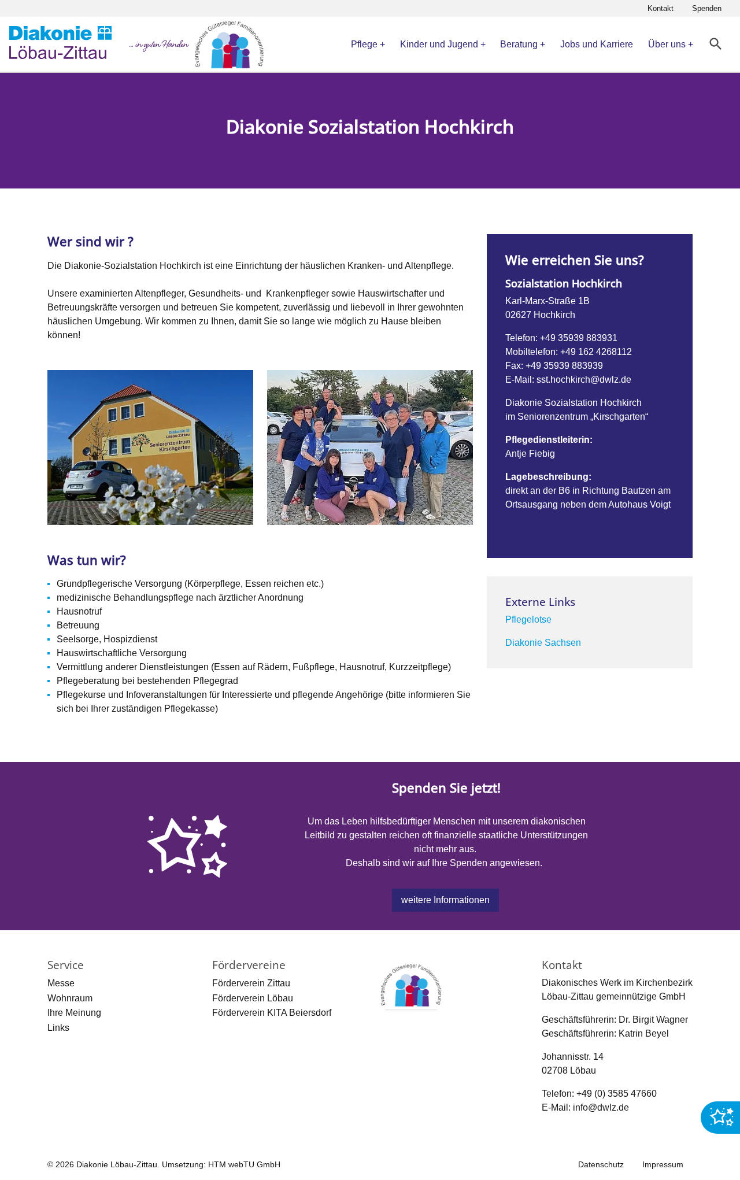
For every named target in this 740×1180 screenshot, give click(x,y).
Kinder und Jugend (439, 44)
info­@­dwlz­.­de (601, 1107)
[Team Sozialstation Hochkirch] (370, 447)
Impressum (662, 1164)
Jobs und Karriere (596, 44)
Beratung (519, 44)
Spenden (707, 8)
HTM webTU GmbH (244, 1164)
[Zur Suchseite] (716, 44)
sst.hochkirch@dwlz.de (583, 379)
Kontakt (661, 8)
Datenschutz (601, 1164)
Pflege (364, 44)
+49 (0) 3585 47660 (616, 1093)
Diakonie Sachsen (543, 643)
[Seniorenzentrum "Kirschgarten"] (150, 447)
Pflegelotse (528, 619)
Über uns (667, 44)
